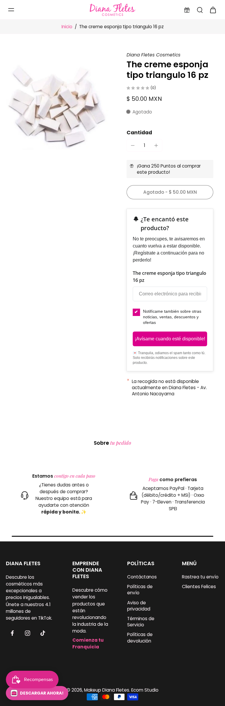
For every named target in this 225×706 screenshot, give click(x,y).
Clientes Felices (199, 586)
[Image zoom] (59, 105)
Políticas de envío (140, 589)
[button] (170, 192)
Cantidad (139, 132)
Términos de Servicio (140, 621)
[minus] (133, 145)
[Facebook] (12, 633)
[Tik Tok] (42, 633)
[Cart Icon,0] (212, 9)
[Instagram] (27, 633)
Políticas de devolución (140, 637)
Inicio (67, 27)
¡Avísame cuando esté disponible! (170, 338)
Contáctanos (142, 577)
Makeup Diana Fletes (106, 690)
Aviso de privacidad (138, 605)
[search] (199, 10)
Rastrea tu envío (200, 577)
